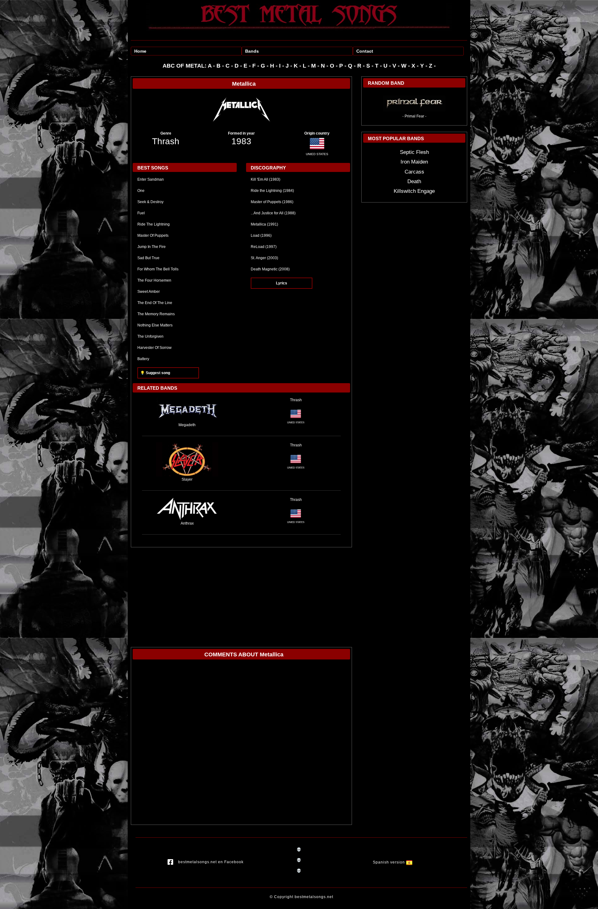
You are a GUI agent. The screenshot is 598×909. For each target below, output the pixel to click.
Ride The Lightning (153, 224)
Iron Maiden (414, 162)
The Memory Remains (156, 314)
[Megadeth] (187, 409)
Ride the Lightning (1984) (272, 190)
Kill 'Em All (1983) (265, 179)
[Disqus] (241, 743)
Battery (143, 359)
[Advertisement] (241, 594)
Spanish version (389, 862)
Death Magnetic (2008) (270, 269)
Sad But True (148, 258)
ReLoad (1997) (264, 247)
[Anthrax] (187, 508)
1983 (241, 141)
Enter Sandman (150, 179)
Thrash (165, 141)
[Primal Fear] (414, 102)
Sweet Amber (148, 291)
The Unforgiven (150, 336)
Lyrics (281, 283)
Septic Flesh (414, 152)
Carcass (414, 172)
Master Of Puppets (152, 235)
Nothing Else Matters (155, 325)
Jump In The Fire (151, 247)
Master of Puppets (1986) (272, 202)
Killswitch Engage (414, 191)
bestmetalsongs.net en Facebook (211, 862)
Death (414, 181)
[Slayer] (187, 459)
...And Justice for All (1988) (273, 213)
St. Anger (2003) (264, 258)
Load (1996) (261, 235)
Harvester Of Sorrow (154, 347)
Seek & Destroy (150, 202)
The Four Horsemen (154, 280)
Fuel (141, 213)
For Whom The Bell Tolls (157, 269)
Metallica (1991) (264, 224)
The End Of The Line (154, 303)
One (141, 190)
